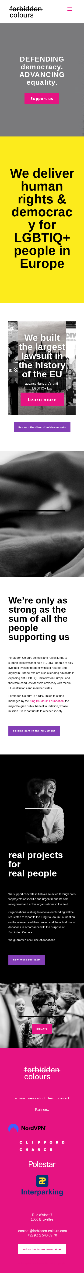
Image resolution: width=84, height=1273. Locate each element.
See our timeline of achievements (42, 427)
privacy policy (33, 1263)
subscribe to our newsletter (42, 1249)
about (41, 1098)
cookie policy (48, 1263)
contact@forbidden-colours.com (42, 1231)
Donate (42, 1028)
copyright (61, 1263)
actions (20, 1098)
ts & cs (22, 1263)
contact (63, 1098)
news (32, 1098)
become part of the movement (34, 730)
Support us (42, 98)
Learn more (42, 399)
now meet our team (27, 959)
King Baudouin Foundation (47, 701)
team (52, 1098)
